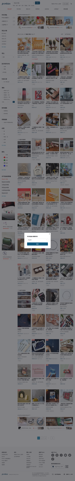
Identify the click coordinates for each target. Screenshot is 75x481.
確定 (37, 244)
